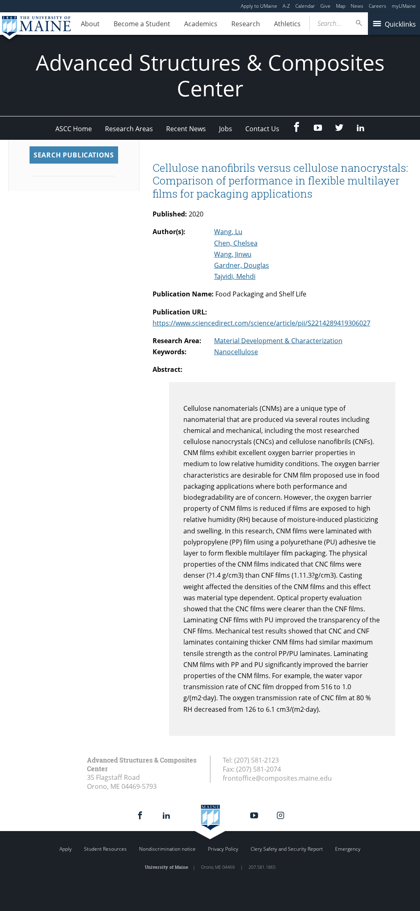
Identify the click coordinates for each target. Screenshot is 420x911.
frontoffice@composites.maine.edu (277, 778)
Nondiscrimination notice (167, 848)
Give (325, 5)
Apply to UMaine (259, 5)
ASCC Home (73, 128)
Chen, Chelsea (236, 243)
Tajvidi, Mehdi (235, 276)
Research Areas (129, 128)
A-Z (286, 5)
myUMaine (404, 5)
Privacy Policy (223, 848)
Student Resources (105, 848)
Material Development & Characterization (278, 340)
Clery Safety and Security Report (287, 848)
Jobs (225, 128)
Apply (65, 848)
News (357, 5)
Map (340, 5)
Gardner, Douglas (241, 265)
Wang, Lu (228, 231)
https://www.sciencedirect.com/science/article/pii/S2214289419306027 (261, 323)
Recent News (186, 128)
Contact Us (262, 128)
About (90, 23)
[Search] (359, 23)
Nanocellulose (236, 351)
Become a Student (142, 23)
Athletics (287, 23)
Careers (377, 5)
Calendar (305, 5)
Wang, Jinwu (232, 254)
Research (245, 23)
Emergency (348, 848)
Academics (200, 23)
